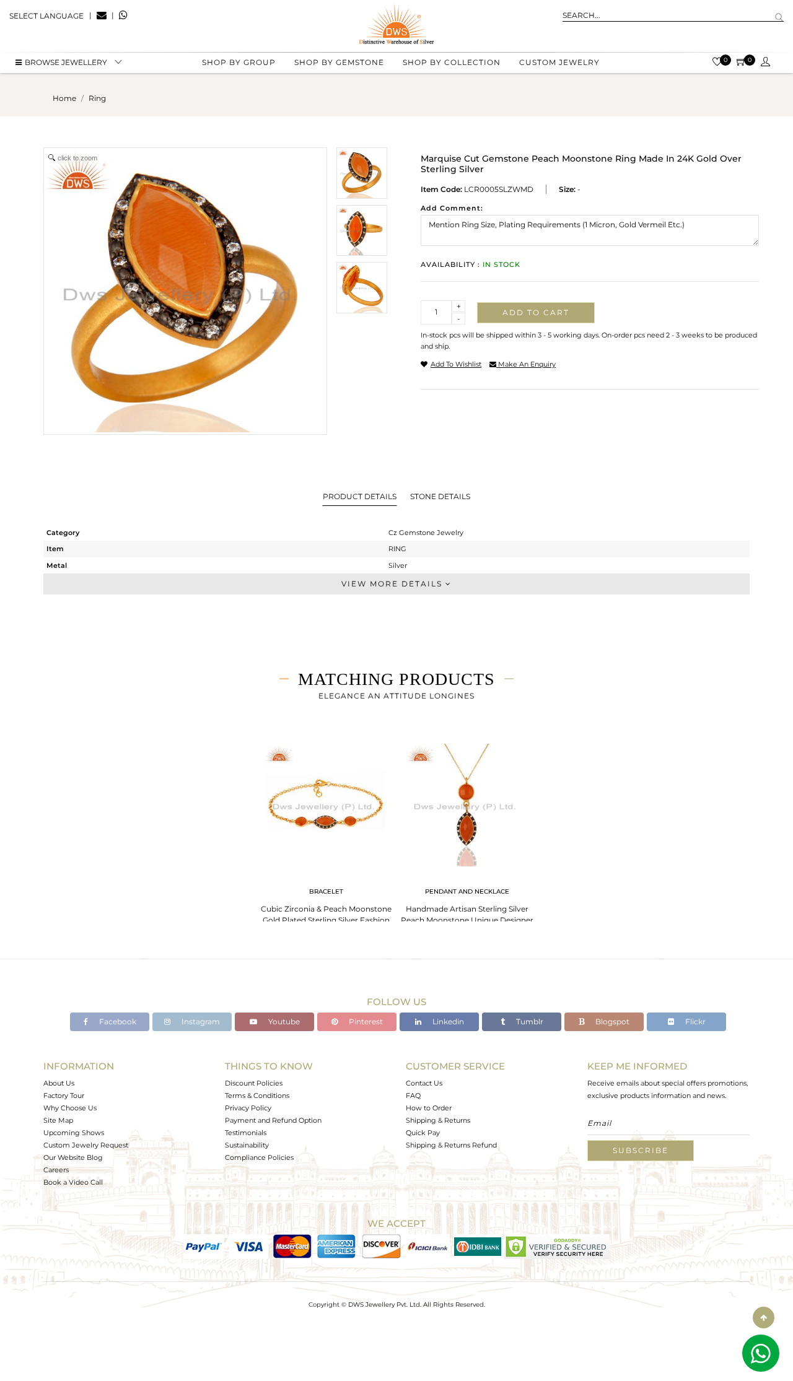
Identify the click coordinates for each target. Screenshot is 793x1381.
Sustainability (247, 1145)
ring (97, 98)
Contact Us (424, 1083)
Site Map (58, 1120)
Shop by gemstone (339, 62)
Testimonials (245, 1132)
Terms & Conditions (257, 1095)
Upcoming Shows (73, 1132)
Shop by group (239, 62)
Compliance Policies (259, 1157)
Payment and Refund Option (273, 1120)
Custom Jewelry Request (85, 1145)
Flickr (694, 1021)
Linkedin (447, 1021)
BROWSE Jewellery (66, 62)
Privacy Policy (248, 1108)
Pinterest (365, 1021)
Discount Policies (254, 1083)
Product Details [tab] (359, 496)
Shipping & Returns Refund (451, 1145)
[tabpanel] (325, 836)
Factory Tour (63, 1095)
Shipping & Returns (438, 1120)
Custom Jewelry (559, 62)
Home (64, 98)
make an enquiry (526, 364)
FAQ (413, 1095)
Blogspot (611, 1021)
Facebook (116, 1021)
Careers (56, 1169)
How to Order (429, 1108)
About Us (58, 1083)
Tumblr (528, 1021)
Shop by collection (452, 62)
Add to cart (535, 312)
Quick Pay (423, 1132)
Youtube (283, 1021)
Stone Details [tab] (440, 496)
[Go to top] (763, 1317)
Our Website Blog (73, 1157)
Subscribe (640, 1150)
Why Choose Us (70, 1108)
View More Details (393, 583)
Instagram (200, 1021)
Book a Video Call (73, 1182)
